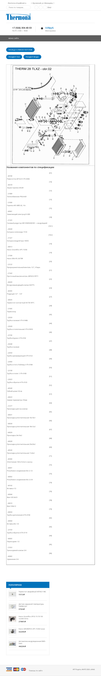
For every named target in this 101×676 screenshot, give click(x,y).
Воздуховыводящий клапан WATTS (20, 285)
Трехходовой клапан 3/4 (16, 550)
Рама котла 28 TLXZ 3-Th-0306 (18, 179)
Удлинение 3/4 (12, 559)
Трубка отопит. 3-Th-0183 (16, 373)
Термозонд (11, 311)
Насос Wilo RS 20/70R (15, 258)
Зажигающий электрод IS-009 (18, 214)
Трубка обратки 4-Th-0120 (17, 382)
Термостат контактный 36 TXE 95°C (20, 303)
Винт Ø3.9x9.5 (12, 497)
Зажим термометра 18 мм (17, 400)
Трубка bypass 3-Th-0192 (16, 338)
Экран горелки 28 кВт (15, 188)
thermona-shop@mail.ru (17, 3)
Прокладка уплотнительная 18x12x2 (21, 426)
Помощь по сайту (36, 670)
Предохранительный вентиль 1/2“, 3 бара (23, 267)
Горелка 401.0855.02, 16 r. (16, 205)
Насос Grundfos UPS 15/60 (17, 250)
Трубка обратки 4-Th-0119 (17, 533)
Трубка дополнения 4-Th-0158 (18, 515)
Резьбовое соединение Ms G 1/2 (20, 471)
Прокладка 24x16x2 (14, 435)
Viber (49, 7)
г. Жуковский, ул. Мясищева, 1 (42, 3)
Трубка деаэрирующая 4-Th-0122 (20, 356)
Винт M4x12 (11, 506)
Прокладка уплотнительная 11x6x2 (21, 453)
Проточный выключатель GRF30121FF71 (22, 276)
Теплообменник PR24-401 (17, 196)
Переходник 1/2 (13, 541)
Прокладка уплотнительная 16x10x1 (21, 418)
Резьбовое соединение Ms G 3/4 (20, 479)
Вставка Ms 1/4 (13, 524)
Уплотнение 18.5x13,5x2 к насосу (19, 462)
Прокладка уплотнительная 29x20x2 (21, 444)
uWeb (92, 669)
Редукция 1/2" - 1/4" (14, 294)
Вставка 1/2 (11, 488)
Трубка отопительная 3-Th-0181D (20, 329)
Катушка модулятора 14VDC (18, 241)
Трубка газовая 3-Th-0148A (17, 320)
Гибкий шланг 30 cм (14, 391)
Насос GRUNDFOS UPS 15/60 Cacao (32, 629)
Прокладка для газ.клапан (17, 409)
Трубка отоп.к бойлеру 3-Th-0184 (20, 364)
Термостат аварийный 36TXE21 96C (32, 592)
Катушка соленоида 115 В (17, 232)
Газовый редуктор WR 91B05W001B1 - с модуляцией (27, 223)
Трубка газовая (13, 347)
